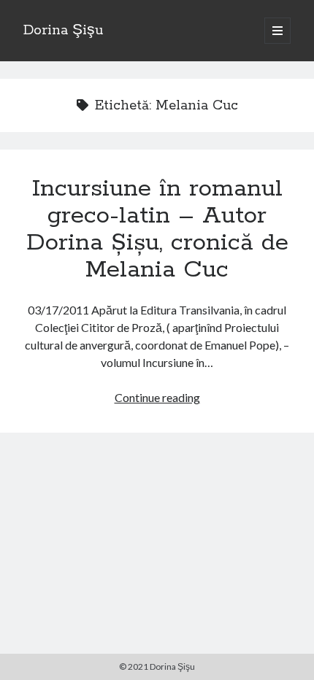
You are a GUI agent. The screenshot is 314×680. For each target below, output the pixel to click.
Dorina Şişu (63, 30)
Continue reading (157, 397)
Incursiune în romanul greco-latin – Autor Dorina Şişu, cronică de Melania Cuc (157, 229)
